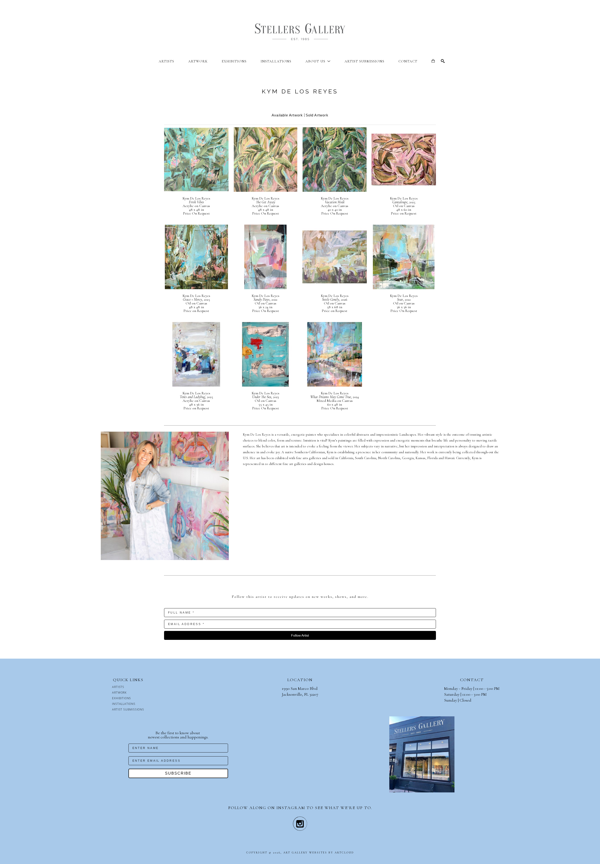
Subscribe (178, 773)
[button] (317, 61)
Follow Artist (300, 635)
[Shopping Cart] (433, 61)
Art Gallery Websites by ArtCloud (318, 852)
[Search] (443, 61)
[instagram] (300, 824)
